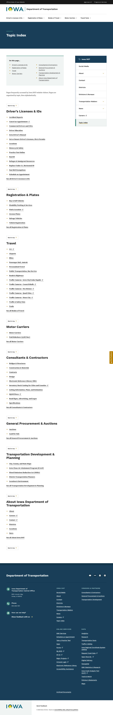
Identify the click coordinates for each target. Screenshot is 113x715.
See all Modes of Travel (15, 311)
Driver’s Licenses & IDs (19, 65)
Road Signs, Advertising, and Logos (23, 398)
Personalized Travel (17, 267)
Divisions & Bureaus (63, 606)
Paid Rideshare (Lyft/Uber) (19, 337)
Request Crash (89, 653)
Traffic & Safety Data (17, 302)
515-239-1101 (16, 606)
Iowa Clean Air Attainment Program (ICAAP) (26, 468)
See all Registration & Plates (17, 227)
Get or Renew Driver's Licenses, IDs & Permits (27, 139)
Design (12, 376)
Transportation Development (92, 599)
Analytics (85, 633)
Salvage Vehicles (15, 218)
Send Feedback (42, 706)
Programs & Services (100, 2)
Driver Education (16, 130)
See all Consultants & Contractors (19, 407)
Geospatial (85, 664)
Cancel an (18, 122)
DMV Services (61, 633)
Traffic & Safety (87, 644)
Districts (12, 524)
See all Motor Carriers (14, 341)
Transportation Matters (64, 610)
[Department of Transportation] (15, 9)
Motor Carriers (17, 73)
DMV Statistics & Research (91, 667)
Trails (11, 306)
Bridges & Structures (17, 363)
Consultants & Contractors (48, 65)
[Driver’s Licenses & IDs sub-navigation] (23, 18)
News (11, 533)
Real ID (12, 157)
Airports (12, 253)
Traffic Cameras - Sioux (20, 297)
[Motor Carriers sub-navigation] (76, 18)
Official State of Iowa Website (15, 2)
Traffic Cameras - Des (20, 289)
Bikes (11, 258)
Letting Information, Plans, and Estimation (26, 390)
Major (61, 658)
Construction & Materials (19, 368)
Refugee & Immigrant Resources (22, 161)
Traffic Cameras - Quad (20, 293)
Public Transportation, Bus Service (23, 271)
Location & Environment (19, 481)
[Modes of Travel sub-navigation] (60, 18)
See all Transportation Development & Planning (25, 486)
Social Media (60, 592)
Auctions (12, 429)
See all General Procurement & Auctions (22, 438)
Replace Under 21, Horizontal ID (21, 165)
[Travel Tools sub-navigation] (90, 18)
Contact (59, 599)
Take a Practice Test (63, 640)
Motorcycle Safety (16, 148)
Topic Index (60, 621)
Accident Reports (16, 117)
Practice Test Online (17, 152)
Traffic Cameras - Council (21, 284)
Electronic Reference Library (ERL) (23, 381)
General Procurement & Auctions (93, 596)
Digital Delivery (87, 660)
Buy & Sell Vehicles (16, 201)
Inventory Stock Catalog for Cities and (27, 385)
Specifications (14, 403)
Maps (83, 683)
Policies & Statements (89, 680)
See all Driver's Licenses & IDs (18, 179)
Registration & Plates (19, 68)
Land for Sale (14, 434)
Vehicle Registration (17, 223)
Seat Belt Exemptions (17, 170)
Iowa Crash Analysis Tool (90, 672)
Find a (15, 209)
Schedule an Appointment (19, 174)
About (11, 511)
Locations (13, 143)
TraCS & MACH (87, 676)
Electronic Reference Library (66, 665)
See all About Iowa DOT (15, 537)
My (59, 651)
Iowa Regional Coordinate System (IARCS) (93, 648)
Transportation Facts (89, 640)
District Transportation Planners (22, 477)
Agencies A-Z (88, 2)
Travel (14, 71)
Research (85, 637)
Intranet (61, 662)
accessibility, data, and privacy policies (66, 710)
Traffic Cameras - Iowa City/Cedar (25, 280)
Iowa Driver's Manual (17, 135)
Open (87, 657)
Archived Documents (63, 692)
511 (58, 655)
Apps (58, 644)
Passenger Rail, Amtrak (18, 262)
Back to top (11, 105)
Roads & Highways (16, 275)
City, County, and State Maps (20, 464)
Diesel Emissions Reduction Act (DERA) (24, 472)
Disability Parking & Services (20, 205)
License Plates (14, 214)
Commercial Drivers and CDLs (21, 126)
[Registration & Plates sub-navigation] (44, 18)
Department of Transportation (42, 9)
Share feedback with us (21, 617)
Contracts (13, 372)
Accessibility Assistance (65, 669)
